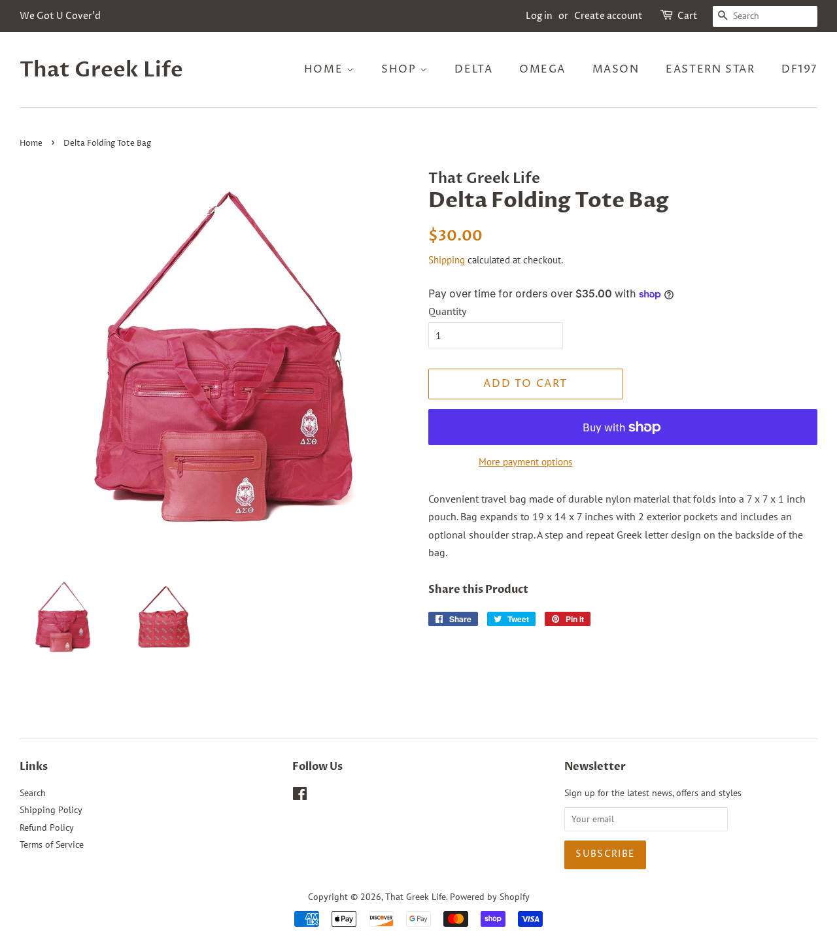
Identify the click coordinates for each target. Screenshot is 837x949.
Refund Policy (47, 827)
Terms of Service (52, 844)
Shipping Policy (51, 810)
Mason (616, 69)
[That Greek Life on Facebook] (299, 796)
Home (325, 69)
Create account (608, 16)
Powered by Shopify (490, 897)
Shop (400, 69)
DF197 (799, 69)
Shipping (446, 260)
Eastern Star (710, 69)
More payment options (525, 462)
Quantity (447, 311)
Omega (542, 69)
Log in (539, 16)
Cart (687, 16)
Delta (473, 69)
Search (33, 793)
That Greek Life (101, 70)
